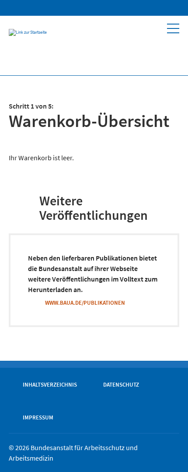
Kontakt (167, 8)
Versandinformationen (150, 8)
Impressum (38, 417)
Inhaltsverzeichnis (50, 384)
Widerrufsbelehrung (133, 8)
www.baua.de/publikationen (85, 302)
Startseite (98, 8)
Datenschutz (121, 384)
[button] (173, 28)
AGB (115, 8)
